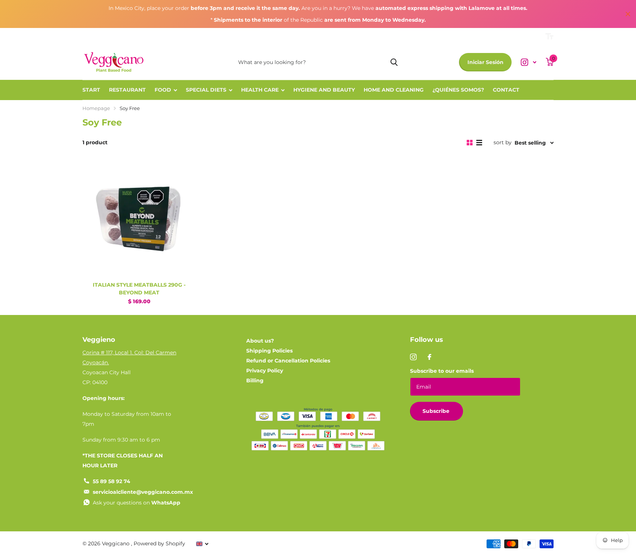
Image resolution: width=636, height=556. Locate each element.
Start (91, 89)
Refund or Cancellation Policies (288, 360)
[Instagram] (413, 357)
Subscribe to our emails (442, 371)
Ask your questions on (136, 502)
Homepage (96, 108)
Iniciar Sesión (485, 62)
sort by (503, 142)
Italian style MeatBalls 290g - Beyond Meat (139, 288)
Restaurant (127, 89)
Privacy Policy (264, 370)
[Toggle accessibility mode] (549, 36)
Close (628, 14)
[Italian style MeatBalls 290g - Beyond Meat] (139, 219)
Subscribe (437, 411)
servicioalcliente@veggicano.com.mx (143, 492)
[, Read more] (528, 62)
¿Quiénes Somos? (458, 89)
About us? (260, 340)
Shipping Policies (269, 350)
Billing (255, 380)
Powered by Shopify (159, 543)
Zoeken (394, 62)
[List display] (479, 143)
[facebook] (429, 357)
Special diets (206, 89)
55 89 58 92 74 (111, 481)
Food (163, 89)
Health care (260, 89)
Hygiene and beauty (324, 89)
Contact (506, 89)
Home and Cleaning (394, 89)
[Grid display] (470, 143)
